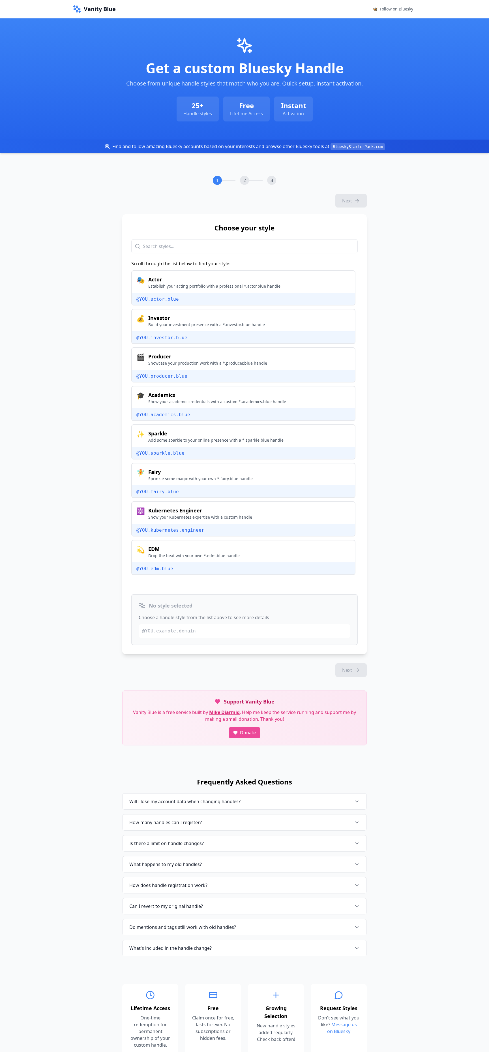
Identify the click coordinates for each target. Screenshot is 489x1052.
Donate (248, 733)
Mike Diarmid (224, 712)
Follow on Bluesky (393, 9)
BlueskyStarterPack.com (358, 146)
